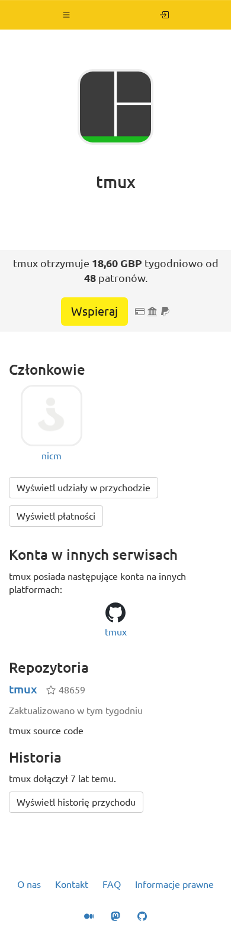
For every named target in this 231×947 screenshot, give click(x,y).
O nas (29, 884)
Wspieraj (94, 311)
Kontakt (71, 884)
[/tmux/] (164, 15)
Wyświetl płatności (56, 516)
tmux (23, 689)
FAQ (111, 884)
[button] (67, 15)
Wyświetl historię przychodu (76, 802)
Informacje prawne (174, 884)
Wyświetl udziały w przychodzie (83, 487)
